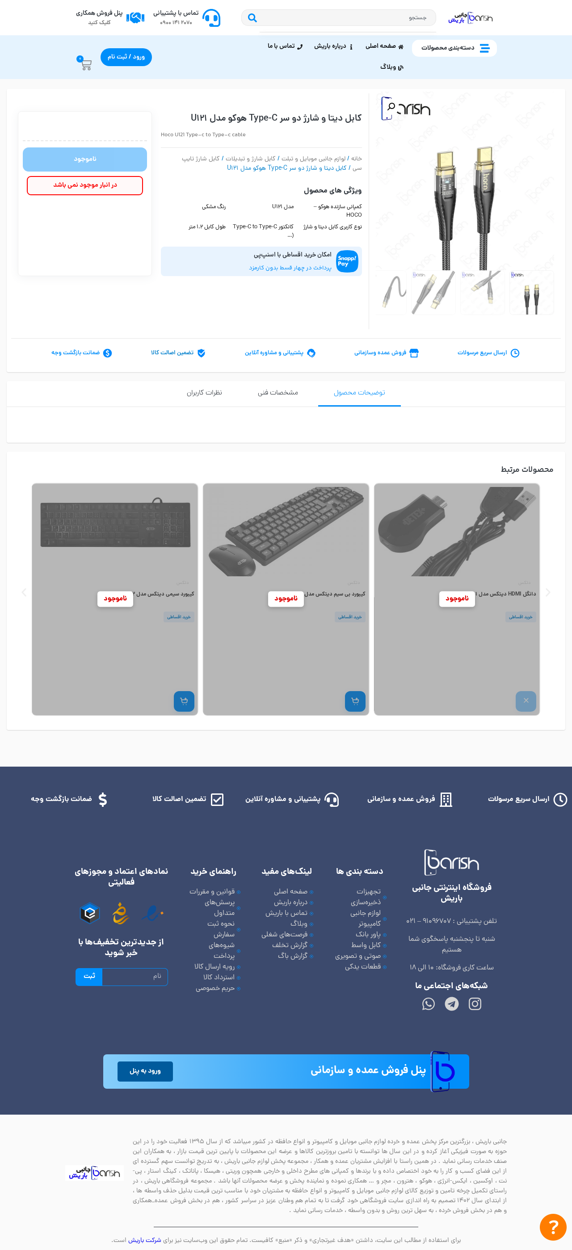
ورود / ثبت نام (126, 57)
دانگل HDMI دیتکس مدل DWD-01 (497, 594)
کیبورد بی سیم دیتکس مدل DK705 (325, 594)
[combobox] (348, 17)
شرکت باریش (144, 1241)
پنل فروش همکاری (99, 13)
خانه (356, 159)
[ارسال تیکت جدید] (553, 1229)
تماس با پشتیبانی (176, 13)
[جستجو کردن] (250, 17)
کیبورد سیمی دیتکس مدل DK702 (156, 594)
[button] (391, 107)
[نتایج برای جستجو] (348, 32)
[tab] (359, 394)
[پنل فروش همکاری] (135, 18)
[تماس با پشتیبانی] (211, 18)
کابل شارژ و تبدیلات (251, 159)
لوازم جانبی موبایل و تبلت (313, 159)
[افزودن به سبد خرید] (355, 701)
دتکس (524, 583)
